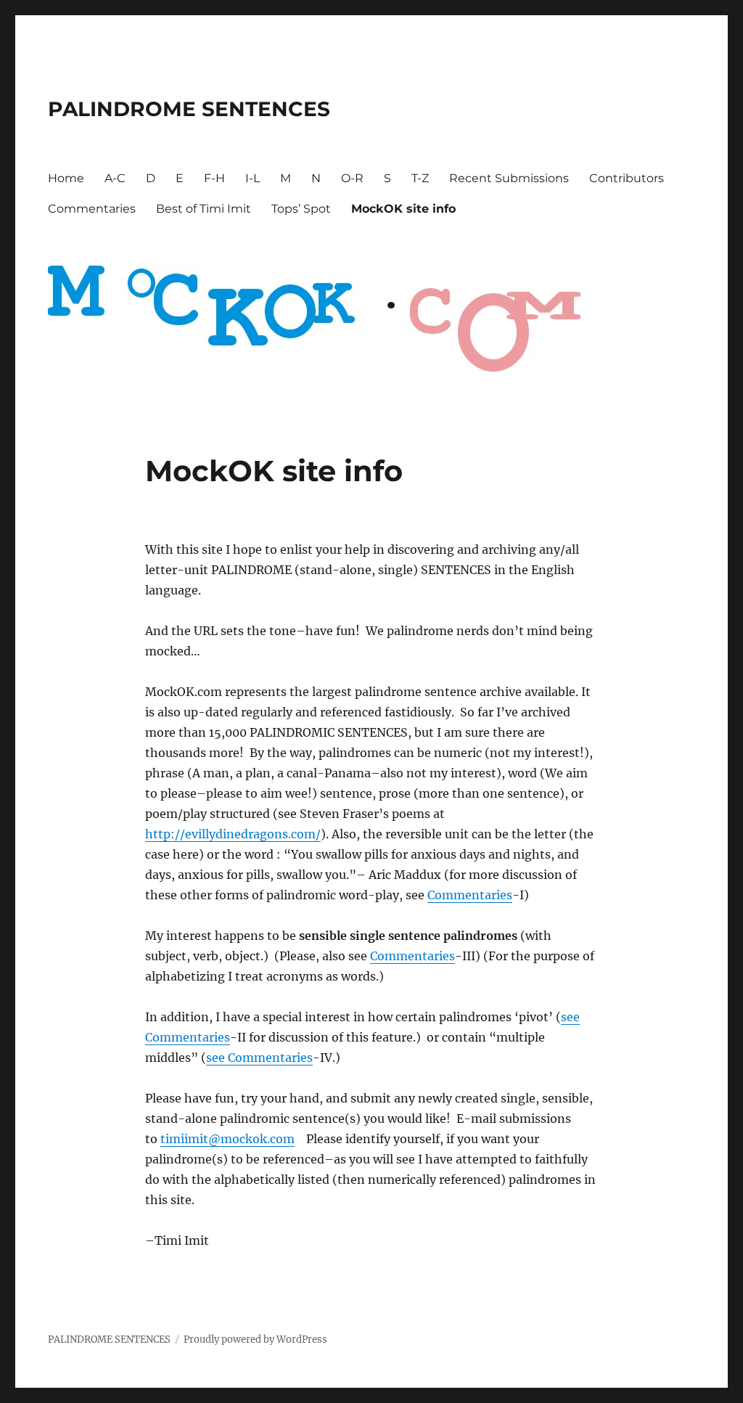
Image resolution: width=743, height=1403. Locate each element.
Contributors (626, 178)
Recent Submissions (509, 178)
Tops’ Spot (301, 209)
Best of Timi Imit (203, 209)
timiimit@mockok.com (227, 1139)
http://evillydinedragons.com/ (233, 834)
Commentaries (92, 209)
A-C (115, 178)
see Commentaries (259, 1057)
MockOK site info (403, 209)
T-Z (420, 178)
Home (66, 178)
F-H (214, 178)
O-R (352, 178)
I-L (252, 178)
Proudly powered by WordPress (255, 1339)
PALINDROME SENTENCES (189, 109)
